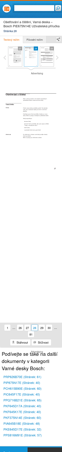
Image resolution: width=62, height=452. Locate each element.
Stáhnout (22, 342)
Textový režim (11, 39)
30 (49, 328)
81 (31, 334)
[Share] (58, 39)
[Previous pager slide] (5, 58)
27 (27, 328)
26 (20, 328)
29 (41, 328)
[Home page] (7, 8)
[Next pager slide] (57, 58)
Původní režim (35, 39)
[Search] (58, 8)
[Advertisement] (31, 80)
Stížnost (43, 342)
